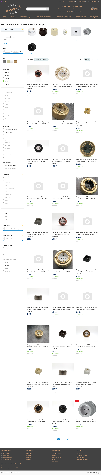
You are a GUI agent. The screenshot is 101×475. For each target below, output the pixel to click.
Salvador (7, 101)
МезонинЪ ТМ (8, 92)
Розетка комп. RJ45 (9, 132)
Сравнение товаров (82, 455)
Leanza (6, 107)
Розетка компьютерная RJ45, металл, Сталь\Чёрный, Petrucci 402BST (87, 85)
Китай (6, 268)
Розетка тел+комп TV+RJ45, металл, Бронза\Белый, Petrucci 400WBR (87, 345)
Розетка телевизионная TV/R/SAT (13, 138)
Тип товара (6, 126)
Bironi (6, 95)
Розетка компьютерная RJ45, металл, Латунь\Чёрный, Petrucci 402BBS (38, 197)
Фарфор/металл (9, 84)
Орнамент (7, 197)
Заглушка (7, 148)
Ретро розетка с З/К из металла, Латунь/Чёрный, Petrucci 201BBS (85, 197)
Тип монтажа (7, 163)
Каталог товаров (8, 29)
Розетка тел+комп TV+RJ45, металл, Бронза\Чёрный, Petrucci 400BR (38, 420)
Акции (53, 459)
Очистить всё (6, 43)
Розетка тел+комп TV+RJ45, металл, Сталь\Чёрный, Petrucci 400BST (38, 123)
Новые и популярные (40, 59)
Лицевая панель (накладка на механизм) (12, 141)
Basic (6, 203)
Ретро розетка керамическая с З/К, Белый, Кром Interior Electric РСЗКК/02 (86, 384)
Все (86, 59)
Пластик (7, 78)
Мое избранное (80, 457)
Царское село (8, 179)
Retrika (6, 118)
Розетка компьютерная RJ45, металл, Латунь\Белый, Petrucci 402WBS (63, 308)
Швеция (7, 265)
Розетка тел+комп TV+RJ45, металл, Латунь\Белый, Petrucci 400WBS (87, 308)
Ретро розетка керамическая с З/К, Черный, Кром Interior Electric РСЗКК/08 (86, 271)
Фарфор (7, 72)
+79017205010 (67, 6)
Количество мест (8, 245)
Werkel (6, 104)
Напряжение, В (7, 235)
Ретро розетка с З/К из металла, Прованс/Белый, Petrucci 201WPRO (62, 85)
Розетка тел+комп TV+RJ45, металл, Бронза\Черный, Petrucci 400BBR (87, 160)
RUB (4, 1)
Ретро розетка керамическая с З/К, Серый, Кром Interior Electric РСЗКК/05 (37, 234)
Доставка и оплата (56, 453)
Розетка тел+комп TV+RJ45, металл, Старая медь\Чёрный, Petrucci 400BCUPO (38, 86)
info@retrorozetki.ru (78, 11)
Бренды (79, 453)
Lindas (6, 110)
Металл (5, 39)
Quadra (6, 185)
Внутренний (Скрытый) (10, 168)
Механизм (7, 145)
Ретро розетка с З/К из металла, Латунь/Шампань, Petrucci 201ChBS (62, 123)
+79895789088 (77, 6)
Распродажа (55, 461)
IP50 (6, 216)
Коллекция (6, 174)
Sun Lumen (7, 98)
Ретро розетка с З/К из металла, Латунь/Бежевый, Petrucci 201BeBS (37, 345)
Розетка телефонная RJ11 (11, 135)
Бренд (4, 90)
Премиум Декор (9, 194)
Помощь (54, 455)
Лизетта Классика (9, 188)
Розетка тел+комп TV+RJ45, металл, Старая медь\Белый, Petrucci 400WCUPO (62, 234)
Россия (6, 262)
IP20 (6, 213)
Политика (28, 457)
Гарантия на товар (56, 457)
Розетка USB (8, 151)
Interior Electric (8, 113)
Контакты (28, 459)
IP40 (6, 219)
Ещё (4, 64)
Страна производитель (10, 260)
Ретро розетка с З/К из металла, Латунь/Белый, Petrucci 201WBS (61, 271)
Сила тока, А (6, 225)
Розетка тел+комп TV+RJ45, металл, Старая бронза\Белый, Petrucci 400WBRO (62, 384)
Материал (6, 69)
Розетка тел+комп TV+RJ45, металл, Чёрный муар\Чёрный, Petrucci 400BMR (62, 421)
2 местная (7, 251)
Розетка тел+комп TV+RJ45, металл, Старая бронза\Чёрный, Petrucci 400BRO (38, 309)
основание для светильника (12, 154)
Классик (7, 200)
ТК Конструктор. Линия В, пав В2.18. (74, 9)
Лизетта (7, 191)
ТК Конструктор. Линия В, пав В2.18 (9, 467)
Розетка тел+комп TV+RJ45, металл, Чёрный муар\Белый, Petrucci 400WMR (38, 161)
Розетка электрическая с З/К (12, 129)
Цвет (4, 58)
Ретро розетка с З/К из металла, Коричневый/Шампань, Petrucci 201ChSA (61, 161)
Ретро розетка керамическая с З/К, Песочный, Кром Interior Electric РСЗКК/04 (86, 123)
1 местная (7, 248)
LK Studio (7, 116)
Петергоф (7, 182)
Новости (62, 1)
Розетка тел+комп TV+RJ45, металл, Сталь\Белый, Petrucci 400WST (38, 271)
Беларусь (7, 271)
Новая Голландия (9, 176)
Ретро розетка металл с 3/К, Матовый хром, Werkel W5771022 (86, 420)
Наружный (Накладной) (10, 165)
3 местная (7, 254)
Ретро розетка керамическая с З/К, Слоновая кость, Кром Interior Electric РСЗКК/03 (38, 384)
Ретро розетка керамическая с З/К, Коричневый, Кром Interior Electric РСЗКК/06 (62, 346)
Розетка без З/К (9, 157)
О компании (29, 453)
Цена (4, 48)
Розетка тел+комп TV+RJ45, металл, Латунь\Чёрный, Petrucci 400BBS (62, 197)
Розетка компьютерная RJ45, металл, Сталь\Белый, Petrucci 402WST (87, 233)
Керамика (7, 75)
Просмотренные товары (83, 459)
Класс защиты (7, 211)
